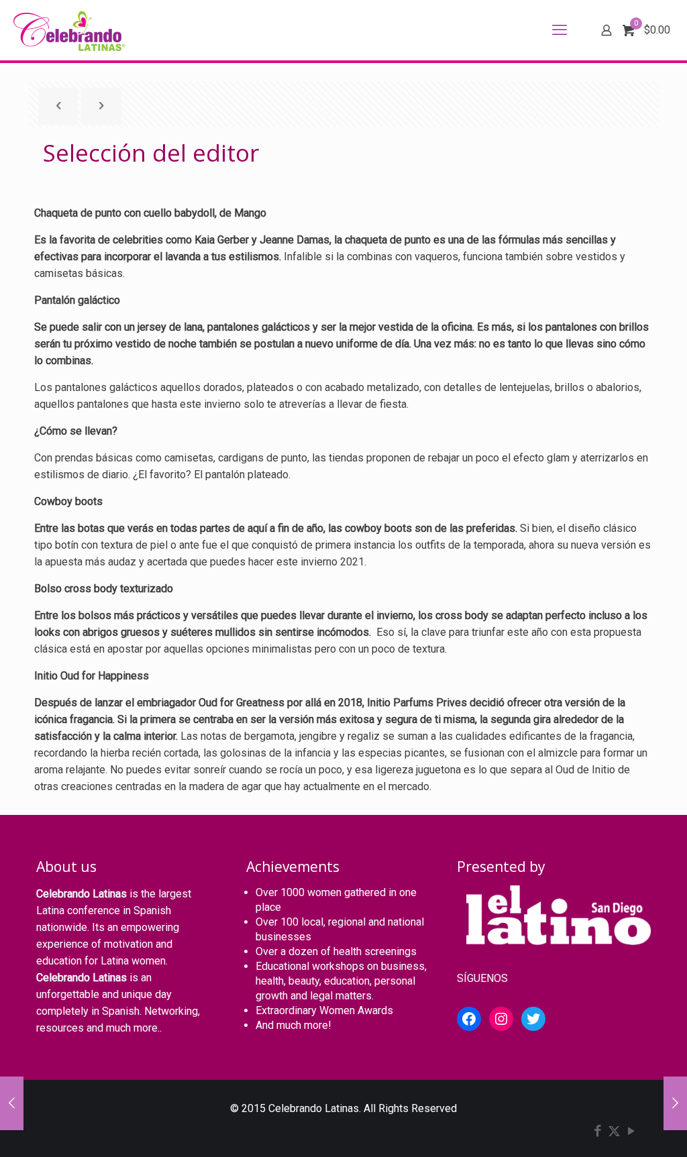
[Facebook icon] (597, 1132)
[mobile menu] (559, 30)
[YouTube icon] (631, 1132)
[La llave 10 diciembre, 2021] (675, 1103)
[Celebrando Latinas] (71, 30)
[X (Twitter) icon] (614, 1132)
